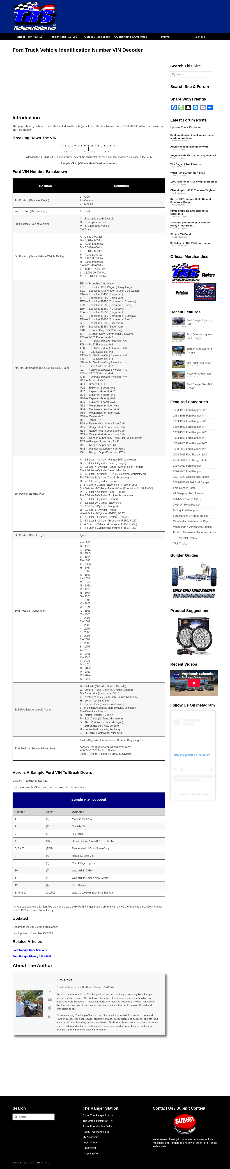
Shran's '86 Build (180, 234)
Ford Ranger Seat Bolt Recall (200, 386)
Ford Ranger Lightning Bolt (199, 322)
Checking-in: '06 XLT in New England (193, 190)
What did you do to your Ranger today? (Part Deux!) (190, 224)
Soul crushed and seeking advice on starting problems (192, 136)
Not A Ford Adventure (199, 373)
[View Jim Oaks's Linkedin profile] (50, 1016)
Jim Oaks (64, 980)
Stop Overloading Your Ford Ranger (200, 336)
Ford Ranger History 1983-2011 (32, 956)
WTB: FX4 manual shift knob (187, 172)
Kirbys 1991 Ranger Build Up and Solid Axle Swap (190, 201)
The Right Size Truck (199, 362)
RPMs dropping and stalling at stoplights (189, 212)
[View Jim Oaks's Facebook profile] (50, 991)
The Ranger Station (184, 793)
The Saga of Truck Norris (185, 164)
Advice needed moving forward (189, 146)
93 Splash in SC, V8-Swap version (190, 243)
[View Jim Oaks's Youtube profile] (50, 1000)
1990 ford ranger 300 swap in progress (193, 181)
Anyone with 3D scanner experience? (193, 155)
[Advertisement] (89, 87)
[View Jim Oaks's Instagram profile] (50, 1008)
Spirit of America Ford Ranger (199, 350)
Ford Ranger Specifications (30, 949)
